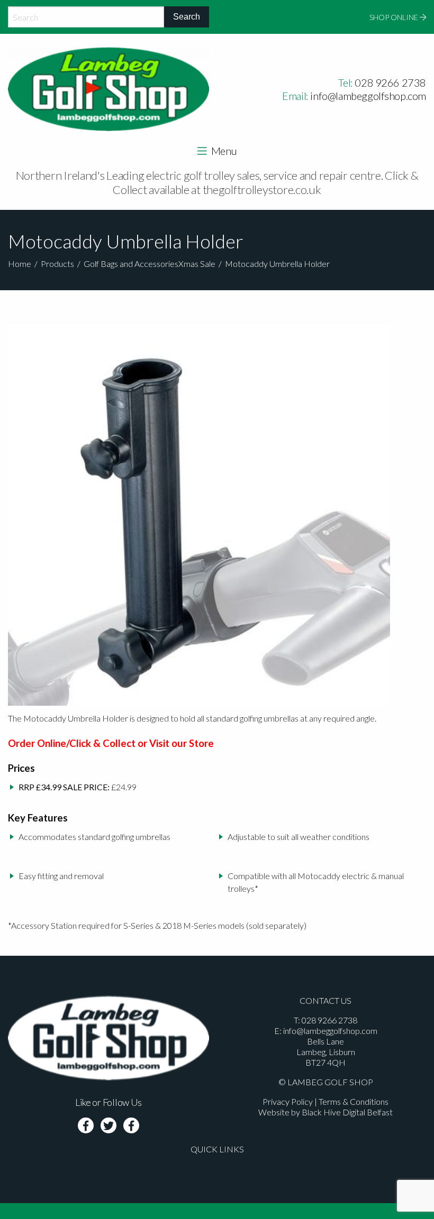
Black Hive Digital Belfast (347, 1112)
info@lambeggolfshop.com (368, 95)
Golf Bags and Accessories (131, 263)
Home (19, 263)
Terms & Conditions (353, 1101)
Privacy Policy (288, 1101)
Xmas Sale (196, 263)
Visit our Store (181, 743)
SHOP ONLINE (394, 17)
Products (57, 263)
